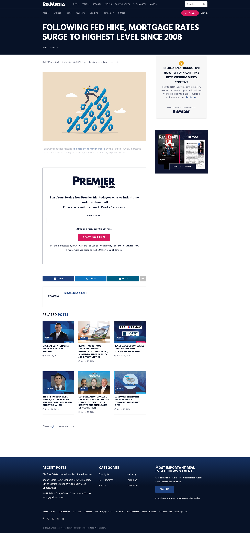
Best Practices (106, 480)
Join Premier (190, 13)
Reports (97, 4)
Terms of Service (124, 246)
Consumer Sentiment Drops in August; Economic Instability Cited (127, 401)
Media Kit (118, 512)
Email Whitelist (132, 512)
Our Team (77, 512)
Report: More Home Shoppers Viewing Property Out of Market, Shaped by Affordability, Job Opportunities (93, 351)
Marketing (80, 13)
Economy (49, 389)
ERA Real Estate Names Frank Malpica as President (56, 348)
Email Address (94, 216)
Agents (46, 13)
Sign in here (105, 229)
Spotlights (104, 474)
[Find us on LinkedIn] (63, 519)
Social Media (132, 486)
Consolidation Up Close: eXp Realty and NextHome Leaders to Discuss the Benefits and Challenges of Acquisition (93, 402)
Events (108, 4)
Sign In (204, 13)
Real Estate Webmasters (94, 528)
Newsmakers (139, 4)
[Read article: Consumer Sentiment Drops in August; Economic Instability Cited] (130, 382)
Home (45, 47)
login (52, 426)
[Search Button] (204, 4)
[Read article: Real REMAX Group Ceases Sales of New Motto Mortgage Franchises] (130, 332)
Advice (102, 486)
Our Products (64, 512)
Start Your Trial (94, 237)
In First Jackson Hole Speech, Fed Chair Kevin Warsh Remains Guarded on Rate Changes (57, 401)
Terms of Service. (113, 250)
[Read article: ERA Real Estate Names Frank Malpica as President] (58, 332)
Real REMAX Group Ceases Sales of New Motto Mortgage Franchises (129, 348)
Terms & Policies (149, 512)
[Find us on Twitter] (48, 519)
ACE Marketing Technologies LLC (173, 512)
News (76, 4)
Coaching (94, 13)
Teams (68, 13)
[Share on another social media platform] (143, 278)
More (152, 4)
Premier (86, 4)
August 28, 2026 (51, 355)
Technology (108, 13)
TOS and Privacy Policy (190, 498)
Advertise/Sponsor (103, 512)
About (45, 512)
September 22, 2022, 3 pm (74, 62)
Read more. (191, 97)
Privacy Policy (105, 246)
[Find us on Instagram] (53, 519)
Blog (53, 512)
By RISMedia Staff (51, 62)
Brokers (57, 13)
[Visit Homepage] (56, 4)
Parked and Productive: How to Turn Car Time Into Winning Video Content (181, 75)
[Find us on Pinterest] (58, 519)
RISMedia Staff (75, 293)
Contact (88, 512)
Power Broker (122, 4)
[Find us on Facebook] (43, 519)
